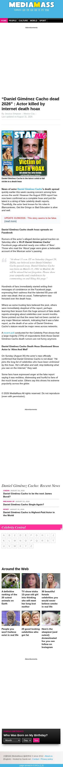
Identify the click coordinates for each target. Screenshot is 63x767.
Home (4, 21)
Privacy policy (47, 759)
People (13, 21)
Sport (42, 21)
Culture (23, 21)
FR (28, 10)
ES (32, 10)
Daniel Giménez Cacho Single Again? (23, 504)
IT (39, 10)
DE (35, 10)
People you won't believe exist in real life (10, 632)
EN (24, 10)
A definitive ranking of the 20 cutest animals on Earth (9, 597)
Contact (35, 759)
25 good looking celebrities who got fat (31, 632)
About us (48, 756)
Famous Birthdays (14, 731)
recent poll (9, 332)
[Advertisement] (31, 60)
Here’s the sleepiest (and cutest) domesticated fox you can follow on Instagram (49, 638)
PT (42, 10)
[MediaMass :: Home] (31, 5)
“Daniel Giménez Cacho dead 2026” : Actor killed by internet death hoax (30, 103)
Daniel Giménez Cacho (29, 189)
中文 (47, 10)
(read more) (10, 221)
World (33, 21)
